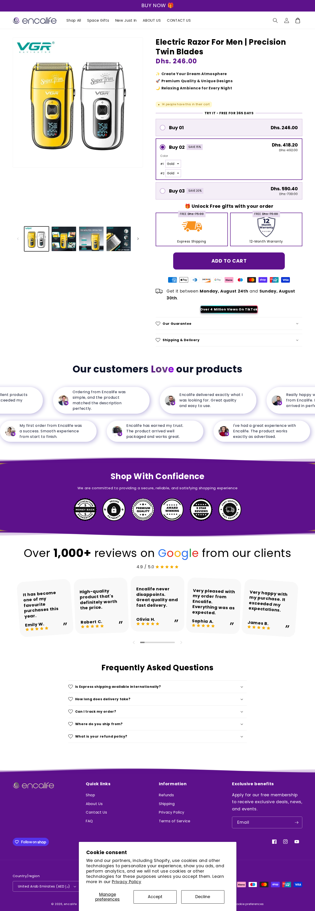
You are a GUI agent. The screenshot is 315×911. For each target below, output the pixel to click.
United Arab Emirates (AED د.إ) (44, 886)
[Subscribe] (296, 823)
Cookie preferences (249, 904)
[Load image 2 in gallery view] (63, 238)
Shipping (167, 803)
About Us (94, 803)
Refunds (166, 795)
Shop (90, 795)
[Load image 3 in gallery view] (91, 238)
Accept (155, 896)
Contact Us (96, 812)
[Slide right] (138, 239)
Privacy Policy (126, 882)
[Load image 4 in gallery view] (118, 238)
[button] (275, 20)
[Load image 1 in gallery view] (36, 238)
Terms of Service (174, 821)
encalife (70, 904)
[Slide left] (18, 239)
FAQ (89, 821)
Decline (202, 896)
